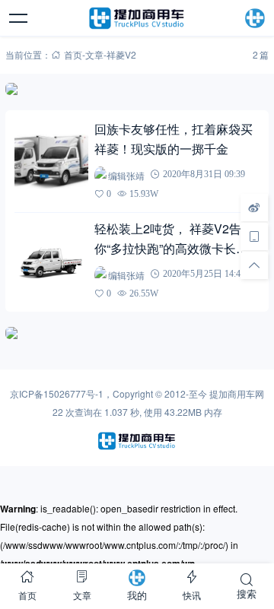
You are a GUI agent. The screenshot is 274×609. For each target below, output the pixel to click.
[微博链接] (254, 206)
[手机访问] (254, 235)
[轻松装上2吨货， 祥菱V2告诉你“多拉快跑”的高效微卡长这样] (51, 260)
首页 (73, 54)
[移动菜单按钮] (19, 18)
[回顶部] (254, 264)
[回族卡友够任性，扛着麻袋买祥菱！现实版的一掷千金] (51, 161)
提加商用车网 (236, 393)
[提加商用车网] (137, 18)
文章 (94, 54)
